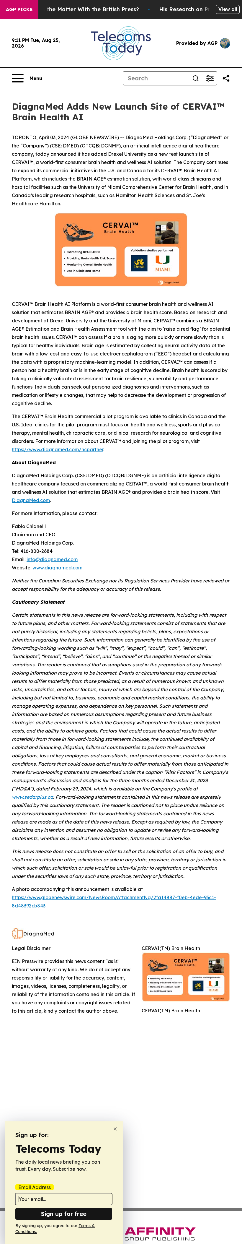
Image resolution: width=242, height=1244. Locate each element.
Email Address (34, 1187)
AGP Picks (19, 9)
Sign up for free (63, 1213)
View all (227, 9)
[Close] (115, 1129)
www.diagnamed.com (57, 568)
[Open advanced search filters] (210, 78)
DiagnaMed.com (31, 500)
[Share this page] (226, 78)
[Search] (196, 78)
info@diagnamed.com (52, 559)
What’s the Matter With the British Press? (82, 9)
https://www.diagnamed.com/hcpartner (57, 449)
